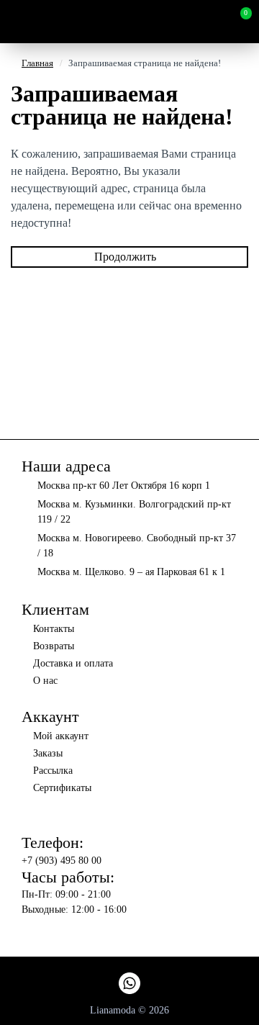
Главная (37, 63)
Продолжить (125, 256)
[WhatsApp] (129, 983)
